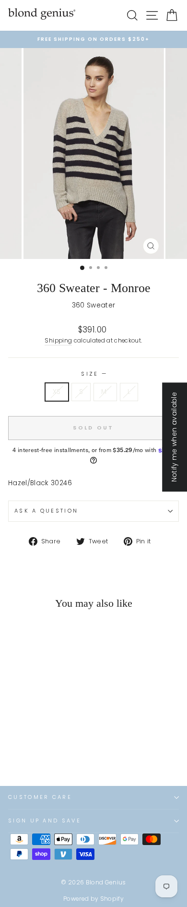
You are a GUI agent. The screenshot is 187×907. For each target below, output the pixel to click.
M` (105, 391)
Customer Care (40, 797)
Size (93, 374)
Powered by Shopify (93, 899)
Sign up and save (44, 820)
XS (57, 391)
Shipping (58, 340)
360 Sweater (94, 305)
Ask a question (46, 511)
